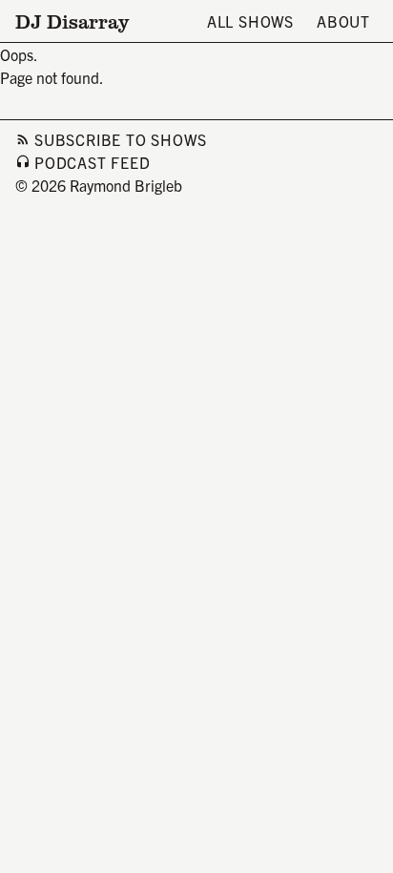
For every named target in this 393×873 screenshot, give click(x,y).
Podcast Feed (92, 162)
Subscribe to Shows (120, 139)
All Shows (250, 21)
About (343, 21)
